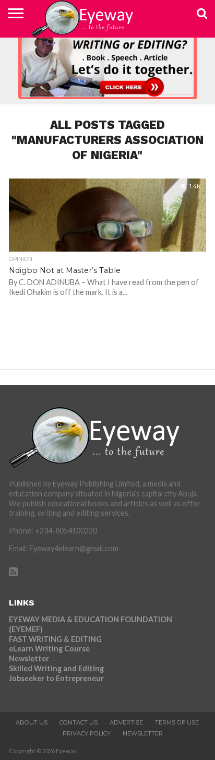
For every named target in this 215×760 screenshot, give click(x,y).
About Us (31, 722)
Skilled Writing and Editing (56, 668)
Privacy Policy (87, 733)
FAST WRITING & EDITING (55, 639)
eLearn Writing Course (49, 648)
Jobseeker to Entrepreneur (56, 678)
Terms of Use (177, 722)
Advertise (126, 722)
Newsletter (29, 658)
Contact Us (78, 722)
